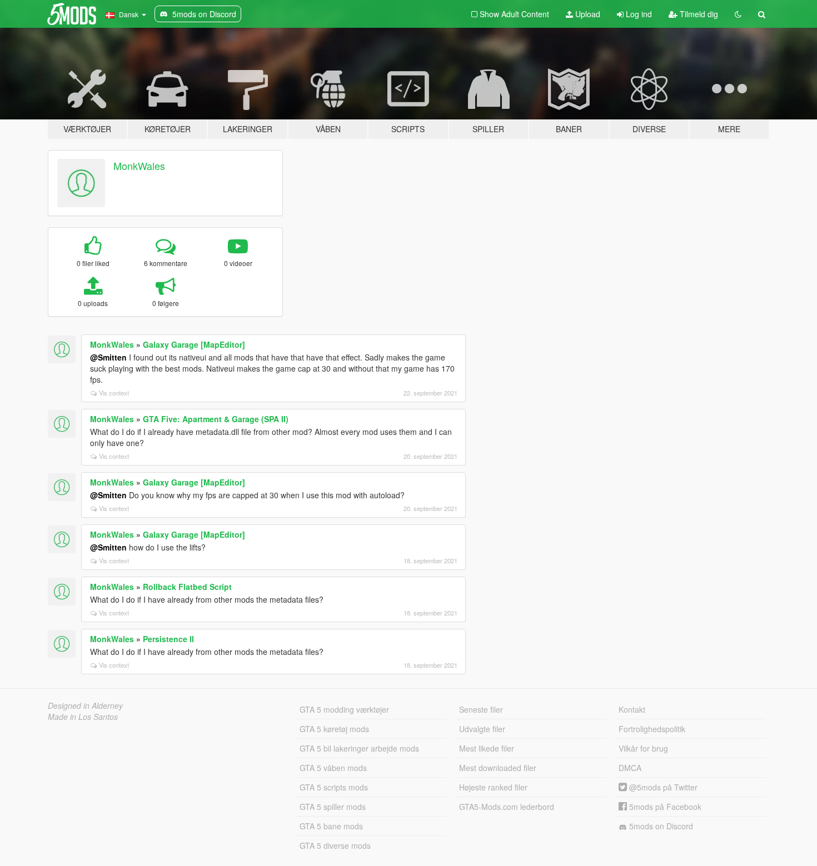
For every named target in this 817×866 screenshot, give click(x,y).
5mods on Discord (660, 826)
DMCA (630, 767)
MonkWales (139, 165)
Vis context (114, 392)
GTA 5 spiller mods (333, 806)
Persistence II (168, 638)
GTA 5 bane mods (331, 826)
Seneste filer (481, 709)
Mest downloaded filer (497, 767)
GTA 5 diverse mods (335, 845)
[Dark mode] (738, 14)
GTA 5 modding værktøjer (344, 709)
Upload (586, 13)
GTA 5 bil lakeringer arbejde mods (359, 748)
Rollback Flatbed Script (187, 586)
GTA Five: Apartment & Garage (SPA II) (215, 418)
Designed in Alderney (85, 705)
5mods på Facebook (664, 806)
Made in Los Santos (83, 716)
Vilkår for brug (643, 748)
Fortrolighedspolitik (652, 728)
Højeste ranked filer (493, 787)
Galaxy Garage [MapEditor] (194, 344)
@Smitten (108, 357)
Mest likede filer (486, 748)
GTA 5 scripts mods (334, 787)
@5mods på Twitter (662, 787)
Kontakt (632, 709)
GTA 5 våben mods (333, 767)
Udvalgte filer (482, 728)
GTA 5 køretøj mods (334, 728)
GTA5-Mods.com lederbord (506, 806)
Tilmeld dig (697, 13)
